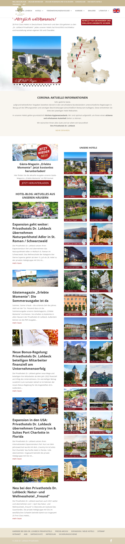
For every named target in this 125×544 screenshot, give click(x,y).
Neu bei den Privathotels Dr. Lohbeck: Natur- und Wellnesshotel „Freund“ (34, 492)
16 (56, 84)
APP (24, 4)
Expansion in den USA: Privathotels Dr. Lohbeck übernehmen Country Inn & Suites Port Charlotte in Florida (34, 428)
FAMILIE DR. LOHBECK (23, 11)
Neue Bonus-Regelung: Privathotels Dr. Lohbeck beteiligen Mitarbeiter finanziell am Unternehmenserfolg (31, 360)
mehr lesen (17, 263)
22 (35, 86)
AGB (25, 534)
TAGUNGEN (16, 4)
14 (51, 84)
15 (53, 84)
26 (46, 86)
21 (32, 86)
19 (27, 86)
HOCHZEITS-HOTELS (95, 2)
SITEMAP (101, 531)
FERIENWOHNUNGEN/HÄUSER (58, 11)
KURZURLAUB (80, 2)
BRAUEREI (92, 11)
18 (24, 86)
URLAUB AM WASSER (35, 2)
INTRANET (16, 534)
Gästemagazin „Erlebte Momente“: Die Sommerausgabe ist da (30, 296)
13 (48, 84)
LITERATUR (103, 11)
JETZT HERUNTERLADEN (35, 183)
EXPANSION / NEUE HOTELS (82, 531)
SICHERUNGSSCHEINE (68, 534)
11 (42, 84)
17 (59, 84)
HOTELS (38, 11)
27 (49, 86)
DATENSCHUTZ (37, 534)
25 (43, 86)
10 (39, 84)
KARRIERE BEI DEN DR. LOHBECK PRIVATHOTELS (32, 531)
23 (38, 86)
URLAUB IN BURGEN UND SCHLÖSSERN (59, 2)
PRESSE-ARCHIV (61, 531)
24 (41, 86)
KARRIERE (78, 11)
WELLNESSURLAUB (19, 2)
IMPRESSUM (51, 534)
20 (29, 86)
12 (45, 84)
